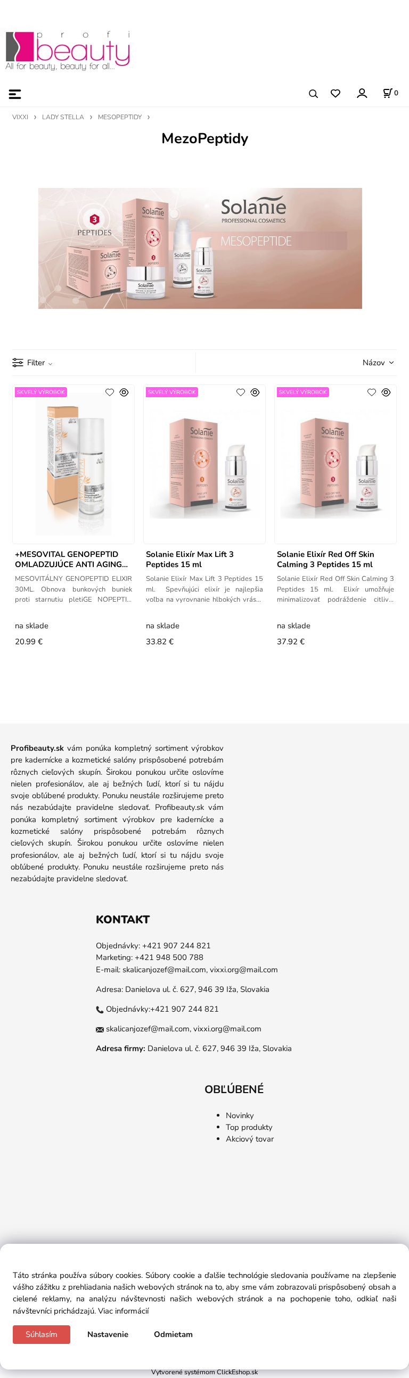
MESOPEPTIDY (120, 117)
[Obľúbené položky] (335, 94)
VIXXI (20, 117)
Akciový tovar (250, 1139)
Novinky (240, 1115)
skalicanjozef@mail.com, (165, 969)
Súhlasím (42, 1334)
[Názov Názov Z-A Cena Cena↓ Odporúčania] (364, 361)
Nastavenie (107, 1334)
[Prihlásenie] (361, 93)
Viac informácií (123, 1311)
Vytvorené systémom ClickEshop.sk (204, 1371)
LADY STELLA (63, 117)
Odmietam (173, 1334)
